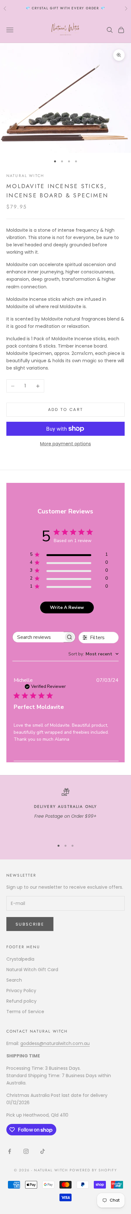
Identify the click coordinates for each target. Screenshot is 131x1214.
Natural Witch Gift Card (32, 969)
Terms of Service (25, 1011)
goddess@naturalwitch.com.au (55, 1043)
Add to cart (65, 409)
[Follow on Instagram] (26, 1151)
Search (14, 980)
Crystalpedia (20, 959)
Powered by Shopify (93, 1170)
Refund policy (21, 1001)
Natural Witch (25, 176)
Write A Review (67, 607)
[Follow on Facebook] (9, 1151)
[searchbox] (38, 637)
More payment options (65, 444)
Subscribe (30, 924)
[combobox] (93, 654)
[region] (65, 811)
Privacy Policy (21, 990)
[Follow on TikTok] (42, 1151)
